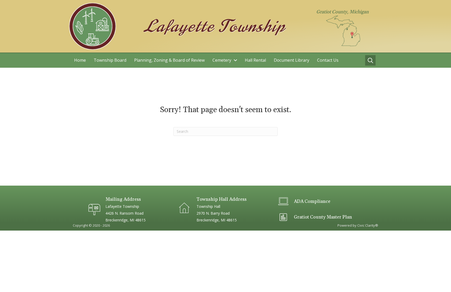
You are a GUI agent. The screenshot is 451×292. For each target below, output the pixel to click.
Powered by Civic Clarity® (357, 225)
